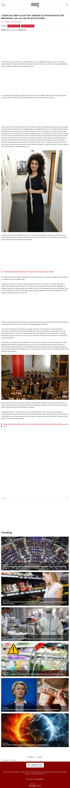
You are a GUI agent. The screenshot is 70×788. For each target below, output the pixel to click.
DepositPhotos (39, 779)
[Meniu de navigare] (3, 4)
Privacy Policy (5, 760)
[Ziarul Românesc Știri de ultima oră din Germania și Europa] (35, 5)
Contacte (39, 757)
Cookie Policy (13, 760)
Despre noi (31, 757)
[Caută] (67, 4)
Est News (17, 95)
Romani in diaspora (13, 26)
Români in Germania (27, 26)
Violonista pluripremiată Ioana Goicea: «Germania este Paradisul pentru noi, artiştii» (28, 271)
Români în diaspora (17, 22)
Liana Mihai (7, 22)
